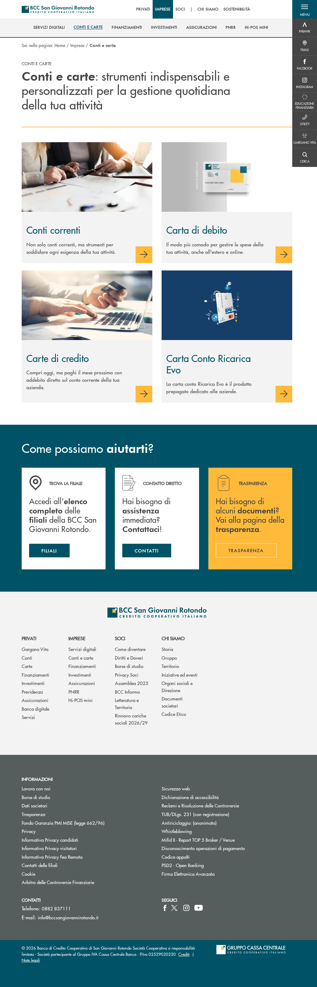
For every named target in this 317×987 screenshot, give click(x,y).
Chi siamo (173, 638)
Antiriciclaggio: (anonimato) (189, 822)
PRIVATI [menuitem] (143, 9)
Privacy (29, 831)
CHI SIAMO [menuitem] (208, 9)
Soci (120, 638)
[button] (304, 9)
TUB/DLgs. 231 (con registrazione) (195, 814)
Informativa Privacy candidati (50, 839)
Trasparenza (33, 814)
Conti (27, 657)
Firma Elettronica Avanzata (188, 873)
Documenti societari (172, 702)
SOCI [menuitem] (180, 9)
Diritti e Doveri (129, 657)
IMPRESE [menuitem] (163, 9)
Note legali (31, 960)
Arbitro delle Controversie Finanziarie (81, 882)
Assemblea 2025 (131, 683)
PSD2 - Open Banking (206, 865)
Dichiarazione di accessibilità (190, 797)
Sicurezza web (176, 788)
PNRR (73, 691)
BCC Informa (127, 691)
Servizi (28, 717)
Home (59, 45)
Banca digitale (35, 708)
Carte (27, 666)
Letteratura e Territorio (127, 703)
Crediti (183, 954)
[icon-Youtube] (198, 908)
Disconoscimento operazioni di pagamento (203, 848)
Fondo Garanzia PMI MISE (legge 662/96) (86, 822)
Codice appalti (176, 856)
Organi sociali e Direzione (177, 686)
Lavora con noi (36, 788)
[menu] (193, 9)
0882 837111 (56, 908)
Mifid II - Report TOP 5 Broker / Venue (198, 839)
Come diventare (130, 649)
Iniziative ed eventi (180, 674)
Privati (29, 638)
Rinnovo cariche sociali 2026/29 (131, 719)
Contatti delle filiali (40, 865)
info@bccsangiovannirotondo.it (68, 917)
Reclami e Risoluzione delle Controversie (200, 805)
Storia (167, 649)
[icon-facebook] (165, 908)
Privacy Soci (126, 674)
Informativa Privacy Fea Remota (52, 856)
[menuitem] (49, 27)
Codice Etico (174, 714)
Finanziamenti (35, 674)
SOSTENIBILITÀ (237, 9)
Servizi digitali (82, 649)
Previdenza (32, 691)
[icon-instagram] (186, 908)
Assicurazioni (35, 700)
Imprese (77, 45)
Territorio (170, 666)
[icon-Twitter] (175, 908)
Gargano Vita (35, 649)
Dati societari (34, 805)
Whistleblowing (177, 831)
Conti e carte (80, 657)
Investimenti (33, 683)
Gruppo (169, 657)
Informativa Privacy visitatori (49, 848)
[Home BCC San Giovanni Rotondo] (58, 9)
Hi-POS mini (80, 700)
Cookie (28, 873)
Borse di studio (129, 666)
